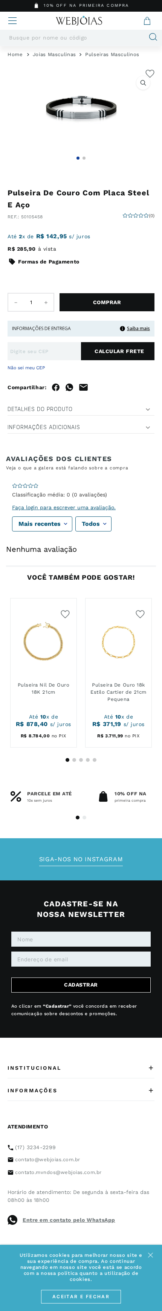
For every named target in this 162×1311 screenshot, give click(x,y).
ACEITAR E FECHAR (81, 1296)
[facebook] (56, 387)
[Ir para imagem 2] (84, 158)
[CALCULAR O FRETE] (117, 351)
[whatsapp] (69, 387)
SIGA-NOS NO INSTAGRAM (81, 859)
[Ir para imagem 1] (77, 158)
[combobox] (81, 38)
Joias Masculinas (54, 54)
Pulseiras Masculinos (112, 54)
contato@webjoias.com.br (47, 1159)
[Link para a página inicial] (15, 54)
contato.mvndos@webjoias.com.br (58, 1172)
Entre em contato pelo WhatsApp (69, 1220)
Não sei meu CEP (26, 367)
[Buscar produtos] (150, 38)
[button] (81, 109)
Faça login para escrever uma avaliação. (64, 507)
